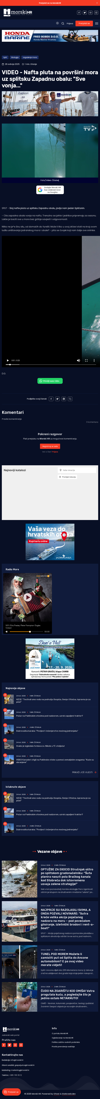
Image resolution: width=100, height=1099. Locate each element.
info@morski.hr (17, 1060)
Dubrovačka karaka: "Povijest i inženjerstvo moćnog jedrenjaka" (47, 731)
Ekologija (15, 57)
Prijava (70, 23)
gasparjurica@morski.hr (25, 1065)
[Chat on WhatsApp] (50, 381)
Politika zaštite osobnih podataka (66, 1042)
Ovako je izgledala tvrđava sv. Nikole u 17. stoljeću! (40, 746)
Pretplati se (84, 23)
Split (5, 57)
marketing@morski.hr (20, 1070)
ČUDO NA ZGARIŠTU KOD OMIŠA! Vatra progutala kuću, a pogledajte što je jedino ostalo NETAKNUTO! (68, 994)
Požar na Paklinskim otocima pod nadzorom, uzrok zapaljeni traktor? (49, 716)
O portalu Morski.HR (60, 1033)
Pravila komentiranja (12, 419)
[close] (97, 3)
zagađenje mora (30, 57)
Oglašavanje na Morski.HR (62, 1038)
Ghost (57, 1093)
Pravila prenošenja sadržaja (63, 1046)
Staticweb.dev (69, 1093)
